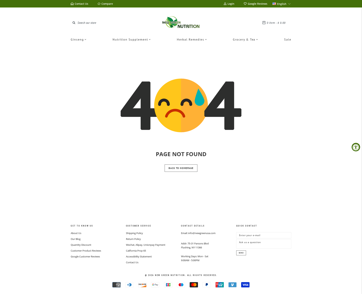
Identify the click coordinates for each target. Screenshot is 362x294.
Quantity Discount (81, 244)
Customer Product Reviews (86, 250)
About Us (76, 233)
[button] (281, 4)
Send (241, 253)
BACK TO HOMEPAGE (181, 168)
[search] (74, 22)
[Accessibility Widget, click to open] (356, 147)
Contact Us (132, 262)
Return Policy (133, 239)
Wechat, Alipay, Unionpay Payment (145, 244)
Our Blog (76, 239)
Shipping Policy (134, 233)
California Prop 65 (136, 250)
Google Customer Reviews (85, 256)
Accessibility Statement (139, 256)
